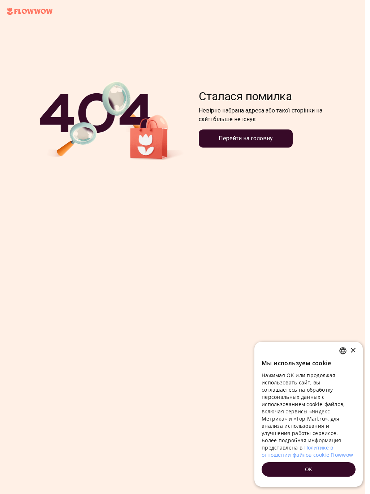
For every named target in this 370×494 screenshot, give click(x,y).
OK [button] (309, 469)
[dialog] (308, 414)
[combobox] (343, 350)
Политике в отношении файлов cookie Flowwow (307, 451)
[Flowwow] (30, 11)
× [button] (353, 350)
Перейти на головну (246, 138)
